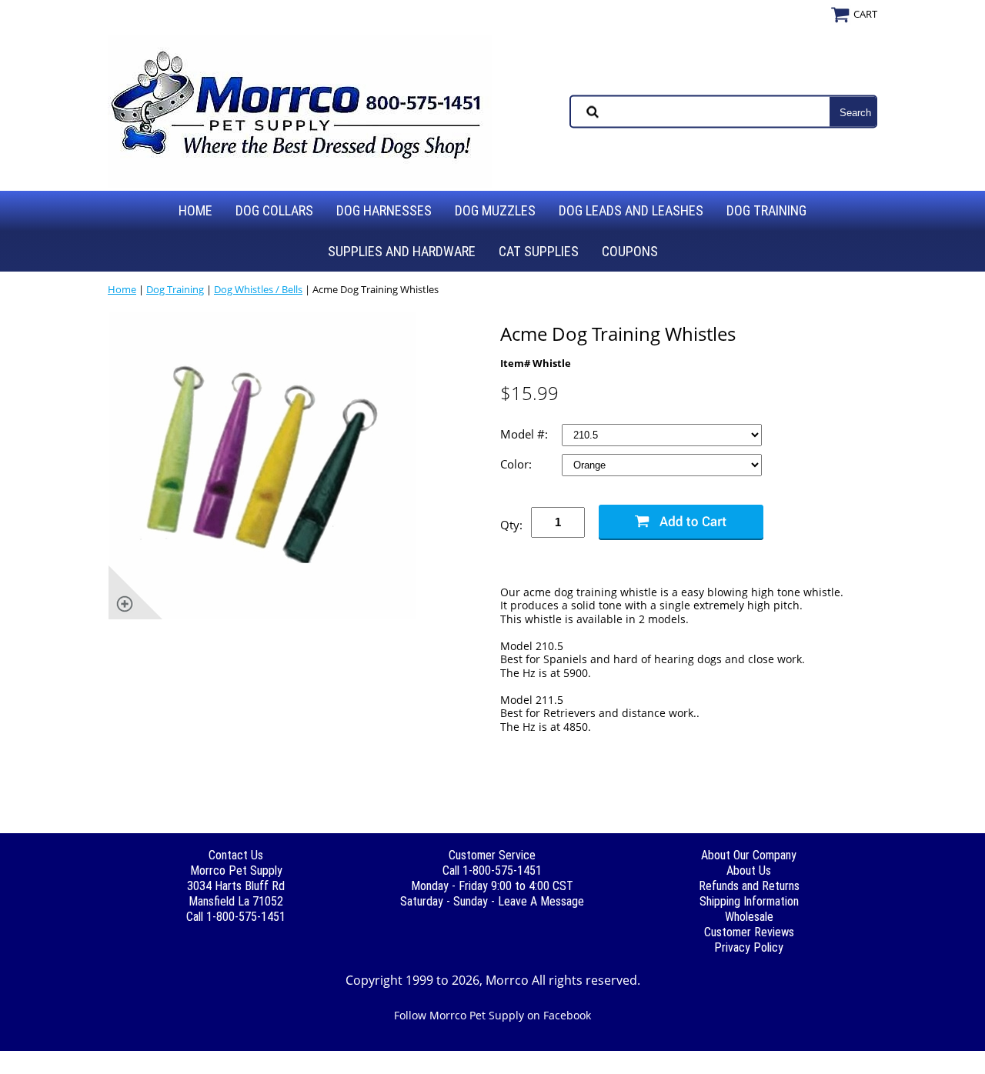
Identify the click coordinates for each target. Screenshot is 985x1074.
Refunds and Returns (749, 886)
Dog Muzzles (495, 210)
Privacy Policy (748, 947)
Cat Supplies (539, 251)
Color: (517, 464)
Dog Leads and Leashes (631, 210)
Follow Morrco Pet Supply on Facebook (492, 1015)
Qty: (511, 524)
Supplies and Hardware (402, 251)
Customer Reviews (749, 932)
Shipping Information (749, 901)
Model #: (525, 434)
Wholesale (749, 916)
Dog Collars (274, 210)
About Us (748, 870)
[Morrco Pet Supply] (300, 110)
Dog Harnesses (384, 210)
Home (195, 210)
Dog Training (766, 210)
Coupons (630, 251)
